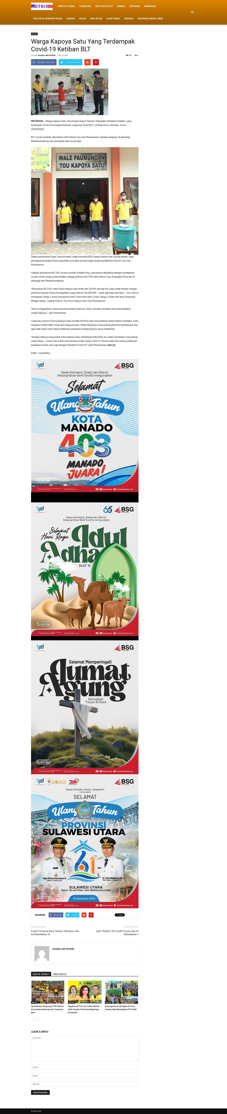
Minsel (121, 6)
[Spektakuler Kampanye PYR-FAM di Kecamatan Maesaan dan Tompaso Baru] (48, 992)
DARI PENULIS (60, 974)
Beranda (35, 29)
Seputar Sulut (104, 6)
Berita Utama (66, 6)
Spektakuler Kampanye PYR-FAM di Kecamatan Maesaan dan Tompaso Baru (47, 1009)
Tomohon (85, 6)
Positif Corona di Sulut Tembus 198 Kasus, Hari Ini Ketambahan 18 (55, 933)
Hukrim (70, 18)
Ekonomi (135, 6)
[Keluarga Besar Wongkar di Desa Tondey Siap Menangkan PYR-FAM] (122, 992)
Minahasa (150, 6)
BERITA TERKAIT (41, 974)
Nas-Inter (96, 18)
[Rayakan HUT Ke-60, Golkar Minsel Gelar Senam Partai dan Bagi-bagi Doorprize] (85, 992)
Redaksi (128, 18)
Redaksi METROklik (47, 55)
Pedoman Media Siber (150, 18)
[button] (192, 12)
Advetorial (113, 18)
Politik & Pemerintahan (47, 18)
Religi (82, 18)
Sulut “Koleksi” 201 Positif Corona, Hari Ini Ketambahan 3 (117, 933)
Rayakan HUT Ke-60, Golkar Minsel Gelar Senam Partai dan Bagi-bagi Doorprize (83, 1009)
